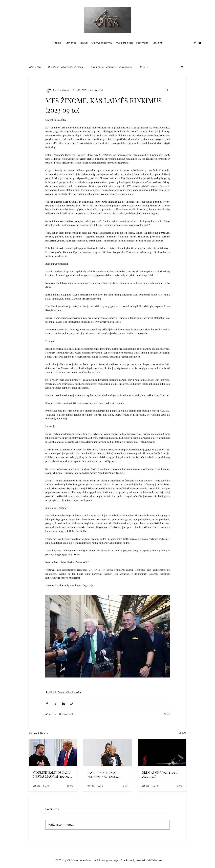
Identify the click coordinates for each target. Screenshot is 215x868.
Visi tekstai (35, 66)
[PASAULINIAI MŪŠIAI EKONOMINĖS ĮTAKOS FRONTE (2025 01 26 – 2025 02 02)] (107, 752)
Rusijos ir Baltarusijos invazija (65, 66)
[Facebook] (195, 42)
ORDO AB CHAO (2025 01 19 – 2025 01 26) (161, 774)
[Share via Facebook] (47, 703)
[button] (182, 67)
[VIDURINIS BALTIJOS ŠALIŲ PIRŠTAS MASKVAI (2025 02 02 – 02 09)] (53, 752)
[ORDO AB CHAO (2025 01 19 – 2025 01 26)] (162, 752)
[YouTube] (200, 42)
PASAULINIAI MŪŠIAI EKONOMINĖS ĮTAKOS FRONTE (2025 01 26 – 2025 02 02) (107, 775)
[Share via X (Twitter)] (55, 703)
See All (182, 732)
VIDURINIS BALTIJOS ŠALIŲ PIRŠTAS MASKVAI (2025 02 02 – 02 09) (52, 774)
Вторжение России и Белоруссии (111, 66)
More (142, 66)
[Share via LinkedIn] (63, 703)
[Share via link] (71, 703)
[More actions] (168, 90)
